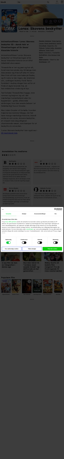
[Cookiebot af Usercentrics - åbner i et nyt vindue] (55, 209)
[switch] (24, 242)
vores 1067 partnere (10, 221)
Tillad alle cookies (52, 248)
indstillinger (29, 229)
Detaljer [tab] (24, 213)
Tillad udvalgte (32, 248)
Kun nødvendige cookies (11, 248)
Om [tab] (56, 213)
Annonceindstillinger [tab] (40, 213)
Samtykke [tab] (8, 213)
